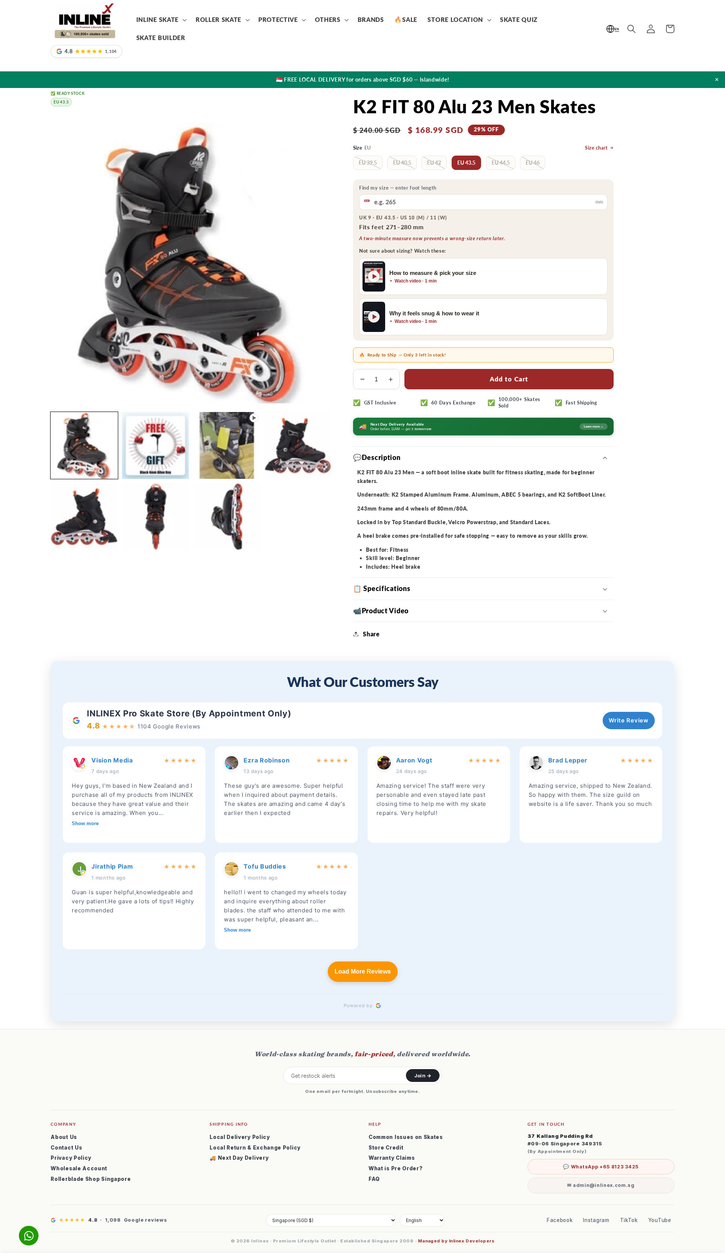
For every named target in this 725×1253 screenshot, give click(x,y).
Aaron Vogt (414, 760)
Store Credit (386, 1148)
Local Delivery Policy (240, 1137)
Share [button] (371, 633)
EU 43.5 (466, 162)
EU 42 (434, 162)
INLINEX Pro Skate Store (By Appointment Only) (189, 713)
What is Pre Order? (396, 1168)
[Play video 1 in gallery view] (226, 445)
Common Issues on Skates (406, 1137)
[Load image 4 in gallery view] (84, 516)
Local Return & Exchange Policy (255, 1148)
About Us (64, 1137)
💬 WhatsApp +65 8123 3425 (601, 1167)
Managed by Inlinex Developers (456, 1241)
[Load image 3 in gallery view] (297, 445)
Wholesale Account (79, 1168)
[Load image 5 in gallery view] (155, 516)
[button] (160, 20)
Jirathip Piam (112, 866)
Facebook (560, 1220)
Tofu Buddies (265, 866)
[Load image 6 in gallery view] (226, 516)
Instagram (596, 1220)
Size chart (596, 148)
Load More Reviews (363, 971)
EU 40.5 (402, 162)
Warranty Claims (392, 1158)
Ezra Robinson (267, 760)
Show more (85, 823)
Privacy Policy (71, 1158)
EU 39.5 (368, 162)
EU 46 (533, 162)
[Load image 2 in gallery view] (155, 445)
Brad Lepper (568, 760)
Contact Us (66, 1148)
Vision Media (112, 760)
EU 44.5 (501, 162)
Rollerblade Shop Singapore (91, 1179)
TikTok (629, 1220)
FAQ (374, 1179)
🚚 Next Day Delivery (239, 1158)
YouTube (659, 1220)
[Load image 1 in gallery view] (84, 445)
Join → (422, 1075)
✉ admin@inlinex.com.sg (601, 1185)
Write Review (628, 720)
